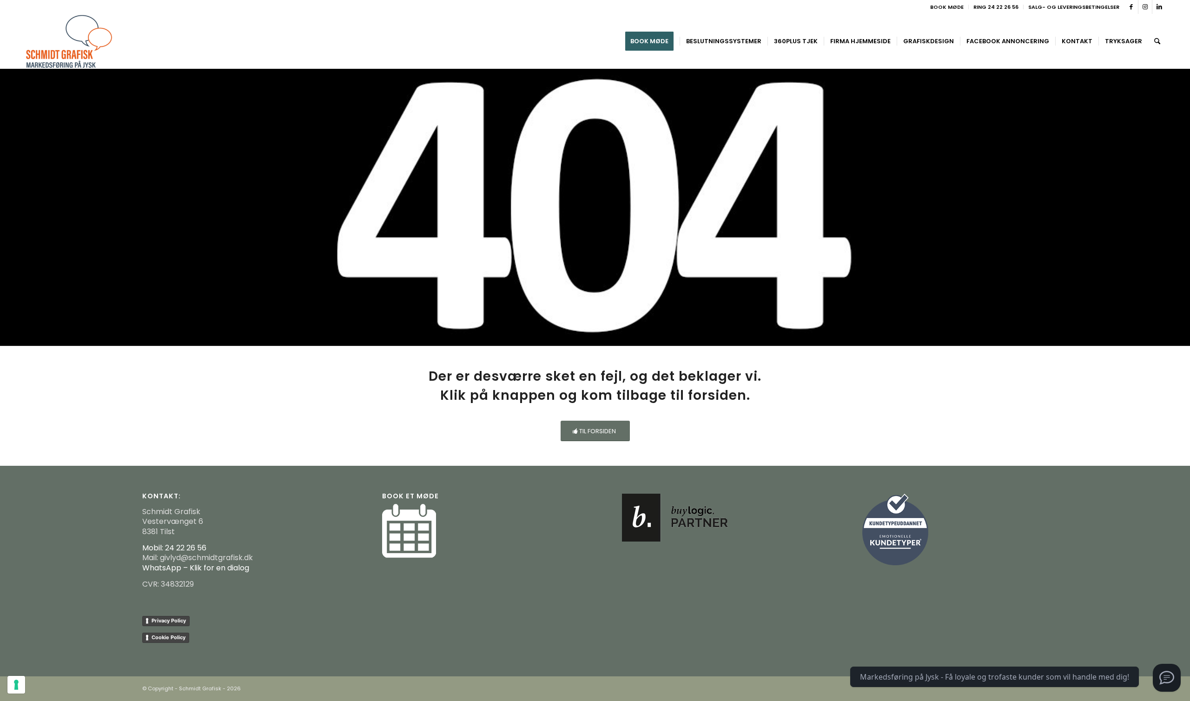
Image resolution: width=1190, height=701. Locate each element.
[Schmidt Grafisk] (69, 41)
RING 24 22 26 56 (995, 7)
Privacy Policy (169, 620)
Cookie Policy (168, 637)
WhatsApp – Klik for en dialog (195, 567)
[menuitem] (947, 7)
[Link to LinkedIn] (1159, 7)
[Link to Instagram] (1145, 7)
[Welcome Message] (1167, 678)
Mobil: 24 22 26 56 (174, 547)
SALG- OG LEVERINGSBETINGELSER (1073, 7)
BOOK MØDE (947, 7)
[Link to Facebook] (1131, 7)
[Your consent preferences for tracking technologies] (16, 685)
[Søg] (1157, 41)
